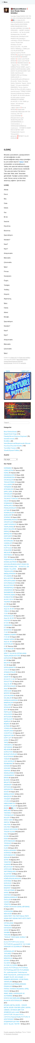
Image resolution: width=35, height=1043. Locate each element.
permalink (23, 363)
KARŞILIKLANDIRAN (11, 700)
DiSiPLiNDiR (8, 536)
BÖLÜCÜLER (8, 867)
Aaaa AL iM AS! (9, 618)
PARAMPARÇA (9, 588)
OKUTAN (7, 827)
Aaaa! (6, 688)
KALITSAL (7, 824)
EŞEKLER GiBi (9, 735)
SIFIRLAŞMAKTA (9, 667)
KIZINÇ (6, 473)
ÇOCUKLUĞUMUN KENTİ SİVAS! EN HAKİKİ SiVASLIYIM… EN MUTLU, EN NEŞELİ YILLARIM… (16, 566)
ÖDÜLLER (7, 899)
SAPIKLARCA (8, 505)
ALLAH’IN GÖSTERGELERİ (13, 1000)
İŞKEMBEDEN (9, 592)
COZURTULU (8, 733)
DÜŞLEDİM (7, 550)
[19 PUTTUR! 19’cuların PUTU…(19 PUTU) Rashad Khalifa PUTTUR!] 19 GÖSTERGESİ (17, 1016)
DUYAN (6, 836)
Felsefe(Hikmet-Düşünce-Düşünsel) (13, 361)
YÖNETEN (7, 904)
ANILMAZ (7, 956)
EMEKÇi (6, 531)
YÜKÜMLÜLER (9, 815)
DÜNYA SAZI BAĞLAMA (12, 998)
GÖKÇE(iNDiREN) (10, 876)
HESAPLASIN (8, 731)
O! (4, 646)
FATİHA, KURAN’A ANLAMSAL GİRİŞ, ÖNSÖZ (16, 990)
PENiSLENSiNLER (10, 508)
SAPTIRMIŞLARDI (10, 871)
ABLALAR (7, 552)
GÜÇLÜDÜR (8, 714)
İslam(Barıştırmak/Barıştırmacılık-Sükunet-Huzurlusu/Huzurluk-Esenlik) (17, 444)
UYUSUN (7, 801)
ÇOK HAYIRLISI (9, 761)
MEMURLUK (8, 958)
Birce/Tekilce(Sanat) (22, 359)
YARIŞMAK (7, 487)
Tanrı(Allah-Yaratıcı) (10, 448)
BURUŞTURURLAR (10, 754)
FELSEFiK (7, 538)
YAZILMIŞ (7, 935)
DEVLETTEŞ (8, 681)
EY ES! (6, 623)
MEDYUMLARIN (9, 529)
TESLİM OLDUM (9, 831)
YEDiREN (7, 602)
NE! (5, 665)
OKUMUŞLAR (8, 480)
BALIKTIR (7, 663)
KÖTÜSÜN (7, 787)
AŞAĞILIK (7, 721)
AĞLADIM (7, 749)
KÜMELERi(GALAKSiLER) (12, 878)
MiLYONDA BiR (9, 649)
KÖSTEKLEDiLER (10, 686)
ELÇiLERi (7, 606)
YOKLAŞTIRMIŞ (9, 890)
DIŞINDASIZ (8, 625)
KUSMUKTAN (8, 597)
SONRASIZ (7, 853)
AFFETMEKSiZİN (9, 841)
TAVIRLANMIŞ (8, 527)
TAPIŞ (7, 371)
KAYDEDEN (8, 928)
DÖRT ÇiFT (26, 371)
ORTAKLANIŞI (8, 923)
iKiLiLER (6, 817)
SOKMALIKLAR (9, 512)
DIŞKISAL (7, 770)
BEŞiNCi (7, 724)
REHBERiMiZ (8, 763)
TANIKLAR (7, 925)
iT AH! (6, 632)
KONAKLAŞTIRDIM (10, 562)
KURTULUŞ (8, 548)
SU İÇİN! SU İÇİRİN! (10, 965)
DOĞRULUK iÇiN (9, 806)
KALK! (6, 834)
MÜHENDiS (8, 630)
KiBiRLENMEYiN (9, 803)
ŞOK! (5, 709)
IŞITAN (6, 860)
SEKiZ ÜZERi (8, 820)
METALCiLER (8, 719)
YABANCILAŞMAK (10, 634)
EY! (5, 627)
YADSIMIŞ (7, 813)
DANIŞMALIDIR (9, 475)
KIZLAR (6, 501)
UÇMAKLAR (8, 543)
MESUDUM (8, 914)
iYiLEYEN (7, 620)
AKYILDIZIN (8, 717)
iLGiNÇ (6, 740)
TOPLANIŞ (7, 953)
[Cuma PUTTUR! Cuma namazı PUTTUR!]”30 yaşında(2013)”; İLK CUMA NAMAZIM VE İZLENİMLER (17, 944)
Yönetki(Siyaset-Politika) (11, 450)
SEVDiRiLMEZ (8, 541)
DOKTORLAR (8, 644)
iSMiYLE (6, 822)
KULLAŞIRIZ (8, 484)
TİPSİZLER (7, 843)
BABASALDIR (8, 702)
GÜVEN (6, 960)
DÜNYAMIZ (7, 881)
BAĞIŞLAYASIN (9, 794)
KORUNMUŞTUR (9, 855)
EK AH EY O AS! (9, 679)
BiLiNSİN (7, 780)
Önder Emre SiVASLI (24, 357)
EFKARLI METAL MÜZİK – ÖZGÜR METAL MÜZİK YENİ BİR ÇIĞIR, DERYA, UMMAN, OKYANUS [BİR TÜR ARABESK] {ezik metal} (17, 1008)
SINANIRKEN (8, 590)
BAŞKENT (7, 888)
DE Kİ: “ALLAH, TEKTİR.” (12, 1024)
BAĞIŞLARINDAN (10, 573)
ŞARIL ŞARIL (8, 491)
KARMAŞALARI (9, 951)
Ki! (5, 651)
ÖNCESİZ (7, 885)
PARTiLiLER (8, 712)
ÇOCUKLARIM (9, 695)
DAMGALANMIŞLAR (11, 897)
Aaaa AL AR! (8, 641)
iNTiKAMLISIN (8, 489)
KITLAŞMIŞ (7, 576)
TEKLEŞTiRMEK (9, 482)
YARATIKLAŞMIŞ (9, 595)
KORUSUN (7, 883)
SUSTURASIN (8, 756)
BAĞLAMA (7, 810)
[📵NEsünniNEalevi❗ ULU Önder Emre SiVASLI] (6, 11)
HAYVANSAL (8, 747)
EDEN (6, 838)
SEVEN (6, 792)
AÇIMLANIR (8, 515)
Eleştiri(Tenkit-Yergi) (10, 434)
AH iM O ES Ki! (9, 599)
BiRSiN (6, 778)
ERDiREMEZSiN (9, 477)
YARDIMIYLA (8, 745)
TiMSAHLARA (8, 571)
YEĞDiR (6, 759)
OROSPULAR (8, 522)
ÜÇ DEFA (7, 963)
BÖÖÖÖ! (7, 693)
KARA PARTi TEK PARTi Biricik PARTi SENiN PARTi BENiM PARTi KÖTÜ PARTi (17, 917)
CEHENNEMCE (9, 775)
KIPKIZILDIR (8, 494)
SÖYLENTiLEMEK (10, 580)
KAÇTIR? (7, 545)
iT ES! (6, 613)
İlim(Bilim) (7, 441)
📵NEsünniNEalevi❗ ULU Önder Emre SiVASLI (19, 11)
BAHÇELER (8, 796)
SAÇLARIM (7, 705)
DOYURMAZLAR (9, 583)
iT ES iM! (7, 637)
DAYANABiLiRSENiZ (10, 520)
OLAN (6, 848)
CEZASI (6, 902)
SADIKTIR (7, 677)
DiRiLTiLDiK (7, 691)
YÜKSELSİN (8, 728)
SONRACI (7, 517)
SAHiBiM (7, 932)
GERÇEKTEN (8, 789)
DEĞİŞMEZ (8, 468)
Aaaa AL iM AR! (9, 609)
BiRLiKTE (7, 782)
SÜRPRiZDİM (8, 911)
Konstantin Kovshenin (12, 1034)
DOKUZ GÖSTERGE (11, 829)
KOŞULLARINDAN (10, 850)
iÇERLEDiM (8, 658)
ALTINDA (7, 726)
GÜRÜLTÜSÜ (8, 752)
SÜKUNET (7, 768)
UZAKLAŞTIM (8, 470)
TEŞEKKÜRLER (9, 559)
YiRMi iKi (7, 611)
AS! (5, 660)
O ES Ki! (6, 670)
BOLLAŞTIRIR (8, 578)
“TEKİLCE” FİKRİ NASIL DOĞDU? (15, 937)
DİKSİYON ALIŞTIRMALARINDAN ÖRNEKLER (15, 985)
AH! (5, 604)
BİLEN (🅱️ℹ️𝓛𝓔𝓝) (10, 808)
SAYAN (6, 930)
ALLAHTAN (7, 874)
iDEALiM (7, 857)
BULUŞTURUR (9, 585)
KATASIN (7, 766)
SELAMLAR (8, 698)
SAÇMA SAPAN (9, 639)
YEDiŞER (7, 799)
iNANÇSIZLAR (8, 616)
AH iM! (6, 674)
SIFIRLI (6, 892)
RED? (6, 557)
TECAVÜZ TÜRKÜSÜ (11, 498)
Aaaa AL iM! (8, 684)
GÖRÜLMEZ (8, 869)
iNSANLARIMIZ (9, 773)
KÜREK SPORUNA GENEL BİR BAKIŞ (16, 907)
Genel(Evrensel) (8, 363)
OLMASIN (7, 864)
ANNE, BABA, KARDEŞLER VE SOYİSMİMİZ (14, 994)
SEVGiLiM (7, 707)
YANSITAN (7, 862)
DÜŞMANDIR (8, 503)
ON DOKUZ (8, 496)
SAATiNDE (7, 895)
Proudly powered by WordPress (13, 1032)
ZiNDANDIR (8, 785)
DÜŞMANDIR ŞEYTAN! (11, 1021)
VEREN (6, 846)
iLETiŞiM (7, 510)
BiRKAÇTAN (8, 534)
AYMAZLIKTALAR (10, 672)
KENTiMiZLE (8, 555)
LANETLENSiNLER (10, 524)
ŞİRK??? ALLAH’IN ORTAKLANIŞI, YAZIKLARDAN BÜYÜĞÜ (15, 654)
